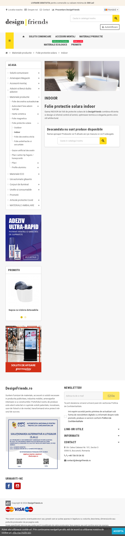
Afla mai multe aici (22, 532)
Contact (46, 9)
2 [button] (25, 317)
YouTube (17, 486)
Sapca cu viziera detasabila (23, 310)
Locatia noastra (14, 9)
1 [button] (22, 317)
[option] (23, 294)
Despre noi (32, 9)
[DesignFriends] (27, 22)
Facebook (9, 486)
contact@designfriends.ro (79, 460)
